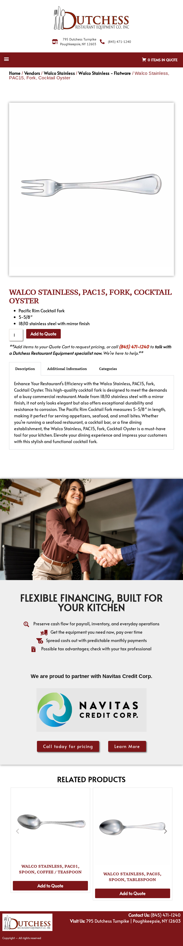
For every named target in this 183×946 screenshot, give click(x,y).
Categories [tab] (108, 368)
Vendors (32, 73)
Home (14, 73)
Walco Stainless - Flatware (104, 73)
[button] (6, 59)
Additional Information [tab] (67, 368)
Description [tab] (25, 368)
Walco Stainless (59, 73)
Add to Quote (43, 334)
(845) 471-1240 (134, 346)
